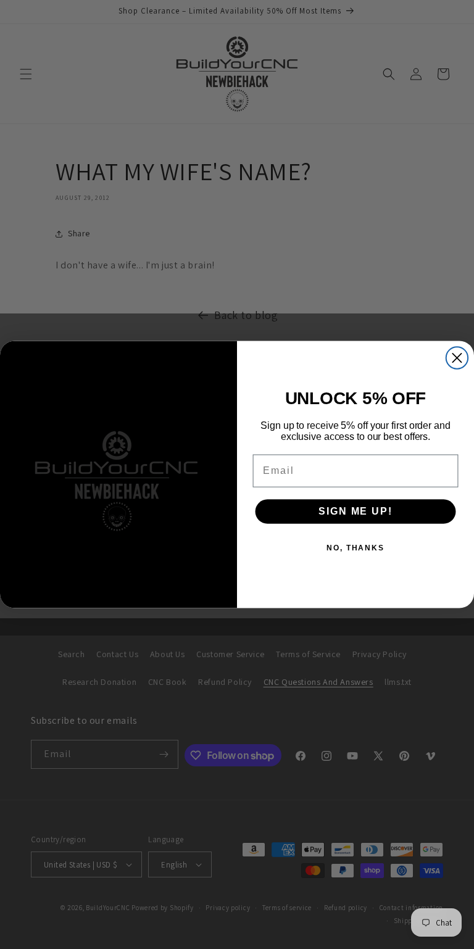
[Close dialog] (457, 357)
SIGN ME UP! (355, 511)
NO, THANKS (355, 548)
